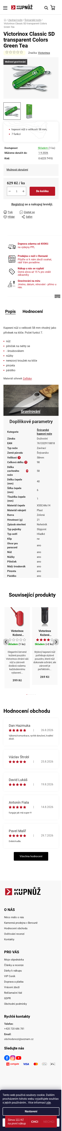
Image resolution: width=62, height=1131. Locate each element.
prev (6, 642)
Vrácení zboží (12, 987)
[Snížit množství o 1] (9, 191)
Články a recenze (14, 965)
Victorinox (44, 52)
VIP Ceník (9, 976)
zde (48, 1102)
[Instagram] (13, 1058)
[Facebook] (7, 1058)
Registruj (17, 204)
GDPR (7, 998)
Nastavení (31, 1111)
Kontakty (9, 939)
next (56, 642)
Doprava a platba (13, 981)
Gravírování (30, 411)
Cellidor (27, 378)
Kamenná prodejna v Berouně (21, 922)
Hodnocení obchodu (15, 928)
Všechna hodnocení (31, 856)
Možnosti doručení (17, 169)
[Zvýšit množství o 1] (23, 191)
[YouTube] (19, 1058)
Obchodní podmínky (15, 1003)
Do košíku (42, 191)
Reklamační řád (13, 992)
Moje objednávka (14, 959)
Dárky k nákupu (13, 970)
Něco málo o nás (14, 917)
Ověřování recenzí (14, 933)
